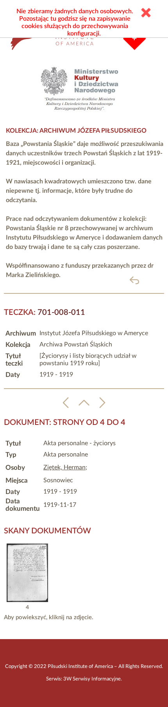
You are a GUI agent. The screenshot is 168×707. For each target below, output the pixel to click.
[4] (27, 600)
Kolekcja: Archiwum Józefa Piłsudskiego (76, 131)
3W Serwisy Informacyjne (92, 679)
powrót (147, 280)
